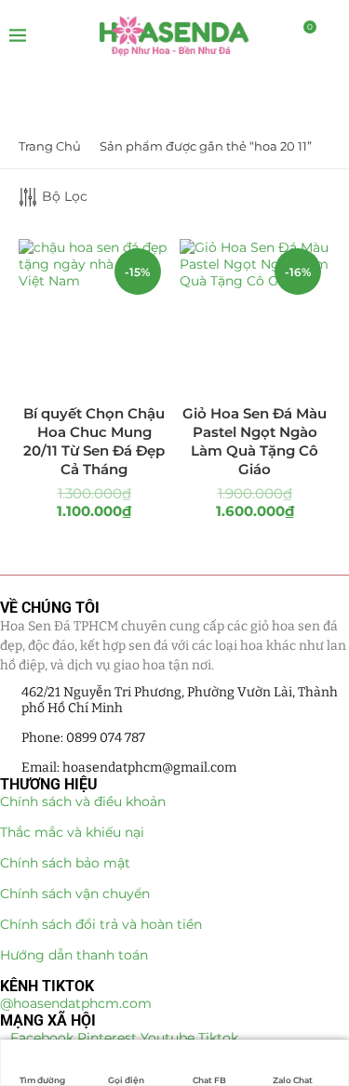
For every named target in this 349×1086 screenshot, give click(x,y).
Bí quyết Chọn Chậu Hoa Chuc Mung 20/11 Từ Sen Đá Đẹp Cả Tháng (94, 441)
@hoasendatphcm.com (76, 1003)
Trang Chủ (50, 146)
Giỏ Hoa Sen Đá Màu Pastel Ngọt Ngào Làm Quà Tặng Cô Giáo (254, 441)
